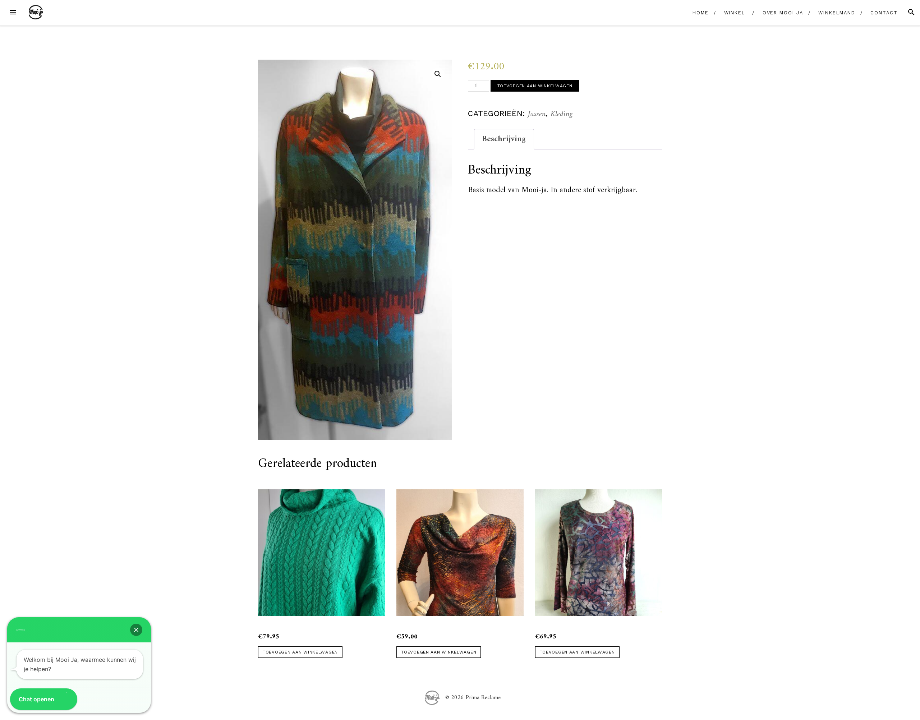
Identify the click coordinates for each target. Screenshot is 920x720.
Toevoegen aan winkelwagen (534, 85)
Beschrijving (504, 139)
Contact (883, 12)
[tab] (504, 139)
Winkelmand (836, 12)
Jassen (537, 114)
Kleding (562, 114)
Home (701, 12)
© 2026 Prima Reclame (473, 697)
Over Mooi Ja (783, 12)
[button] (136, 630)
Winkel (734, 12)
